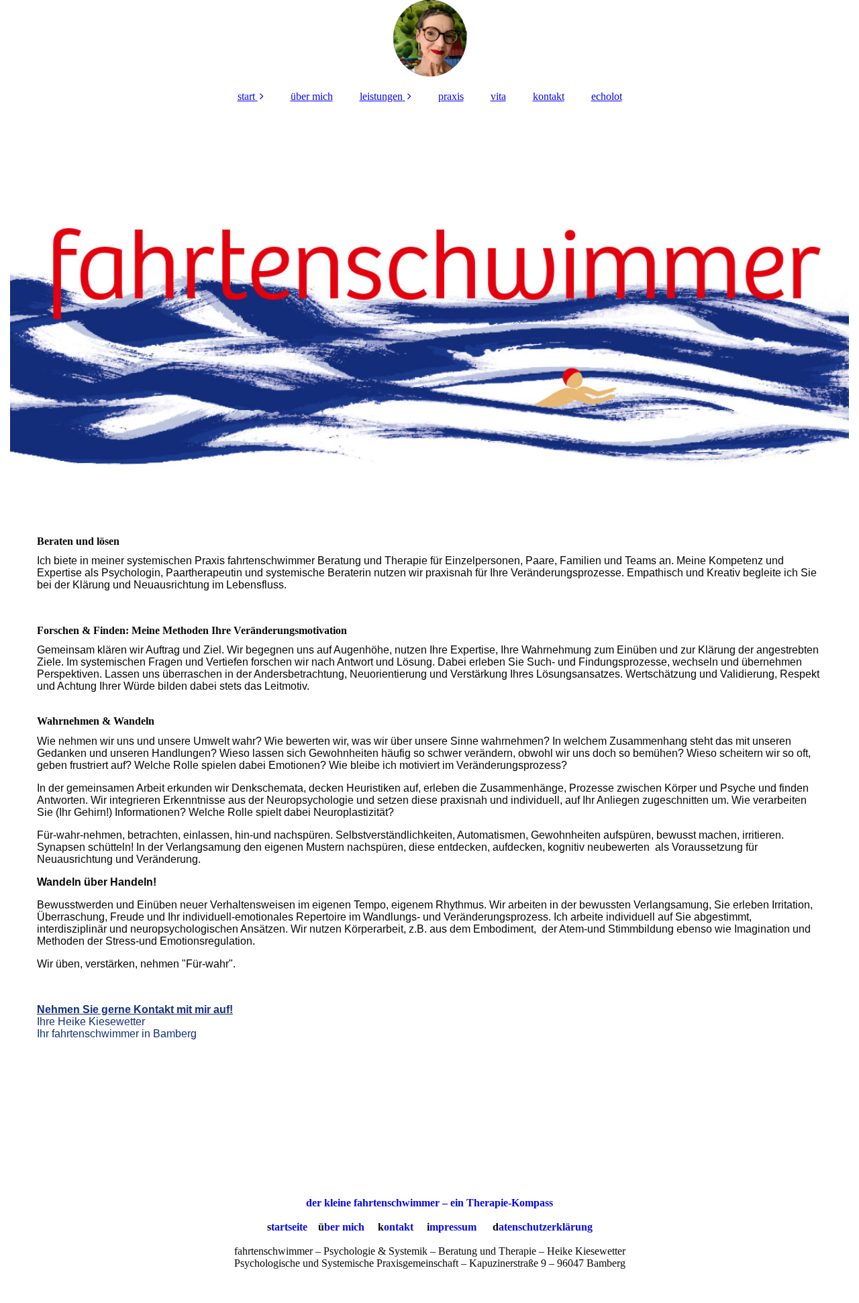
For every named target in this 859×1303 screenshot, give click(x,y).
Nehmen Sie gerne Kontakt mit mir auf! (135, 1009)
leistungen (381, 96)
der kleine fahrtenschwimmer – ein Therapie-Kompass (429, 1202)
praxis (451, 96)
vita (498, 96)
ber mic (341, 1227)
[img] (429, 40)
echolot (606, 96)
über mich (312, 96)
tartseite (289, 1227)
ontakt (398, 1227)
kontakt (548, 96)
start (246, 96)
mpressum (453, 1227)
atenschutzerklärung (546, 1227)
